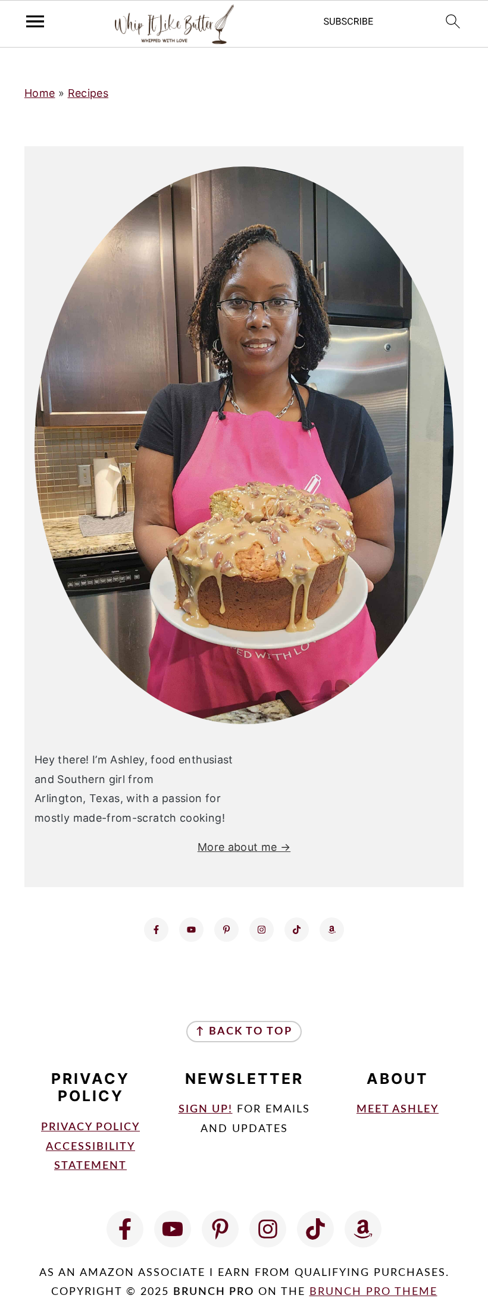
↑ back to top (244, 1031)
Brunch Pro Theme (373, 1292)
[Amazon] (332, 929)
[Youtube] (191, 929)
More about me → (244, 847)
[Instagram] (261, 929)
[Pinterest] (226, 929)
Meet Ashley (397, 1109)
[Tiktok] (296, 929)
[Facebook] (156, 929)
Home (39, 93)
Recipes (88, 93)
